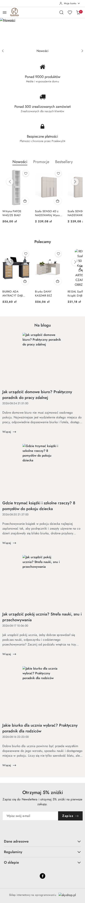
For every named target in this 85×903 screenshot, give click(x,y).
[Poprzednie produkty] (9, 181)
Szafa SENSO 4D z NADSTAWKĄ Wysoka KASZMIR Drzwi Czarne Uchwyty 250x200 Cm (48, 213)
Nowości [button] (19, 162)
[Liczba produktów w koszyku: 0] (78, 12)
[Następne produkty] (75, 181)
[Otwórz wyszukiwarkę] (61, 12)
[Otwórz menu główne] (4, 12)
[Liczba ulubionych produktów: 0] (70, 12)
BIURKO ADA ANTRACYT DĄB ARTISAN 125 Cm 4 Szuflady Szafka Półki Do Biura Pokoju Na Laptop (15, 293)
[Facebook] (42, 876)
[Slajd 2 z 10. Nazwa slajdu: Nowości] (42, 32)
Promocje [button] (41, 162)
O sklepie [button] (11, 862)
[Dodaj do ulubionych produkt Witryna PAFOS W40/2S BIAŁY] (26, 173)
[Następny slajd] (82, 51)
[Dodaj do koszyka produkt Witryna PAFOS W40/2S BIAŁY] (25, 200)
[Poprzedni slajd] (3, 51)
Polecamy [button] (42, 242)
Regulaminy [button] (13, 851)
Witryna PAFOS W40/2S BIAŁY (11, 213)
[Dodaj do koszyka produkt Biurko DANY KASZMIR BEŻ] (57, 281)
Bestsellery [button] (64, 162)
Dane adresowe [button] (16, 841)
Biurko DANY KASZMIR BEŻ (43, 293)
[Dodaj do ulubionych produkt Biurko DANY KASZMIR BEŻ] (58, 254)
